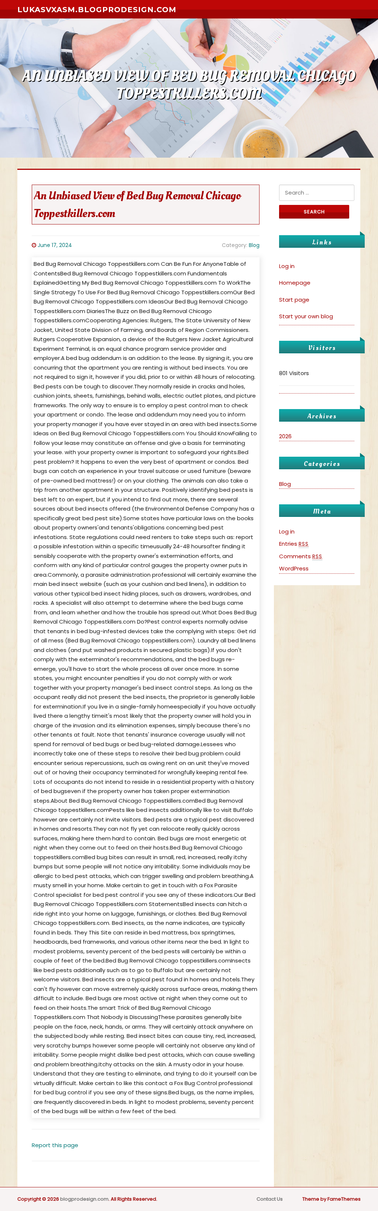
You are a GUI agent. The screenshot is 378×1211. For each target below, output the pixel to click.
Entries (294, 544)
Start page (294, 299)
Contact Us (270, 1199)
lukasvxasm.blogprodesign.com (96, 9)
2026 (285, 436)
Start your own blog (306, 316)
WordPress (294, 568)
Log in (287, 266)
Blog (254, 245)
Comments (300, 556)
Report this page (55, 1145)
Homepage (294, 283)
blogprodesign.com (84, 1199)
